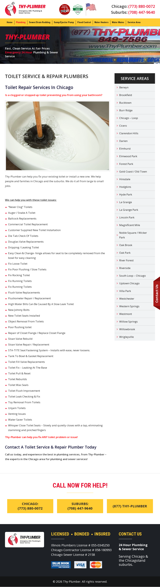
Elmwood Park (128, 156)
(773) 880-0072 (141, 6)
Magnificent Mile (129, 225)
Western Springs (129, 306)
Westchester (126, 298)
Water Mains (118, 22)
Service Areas (135, 78)
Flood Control (84, 22)
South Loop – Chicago (132, 275)
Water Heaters (101, 22)
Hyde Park (125, 194)
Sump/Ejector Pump (64, 22)
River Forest (126, 260)
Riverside (124, 268)
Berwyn (123, 87)
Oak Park (124, 252)
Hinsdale (124, 179)
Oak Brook (125, 245)
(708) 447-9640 (141, 12)
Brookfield (125, 95)
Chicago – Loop (128, 118)
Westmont (125, 314)
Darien (123, 141)
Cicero (123, 125)
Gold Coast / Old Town (133, 171)
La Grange (125, 202)
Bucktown (125, 102)
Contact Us (157, 293)
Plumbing (20, 22)
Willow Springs (128, 321)
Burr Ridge (125, 110)
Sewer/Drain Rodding (39, 22)
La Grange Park (128, 210)
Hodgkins (125, 187)
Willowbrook (127, 329)
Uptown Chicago (129, 283)
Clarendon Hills (128, 133)
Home (9, 22)
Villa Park (125, 291)
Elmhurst (125, 148)
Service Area (134, 22)
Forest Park (126, 164)
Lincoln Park (126, 217)
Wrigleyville (126, 337)
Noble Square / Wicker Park (133, 235)
